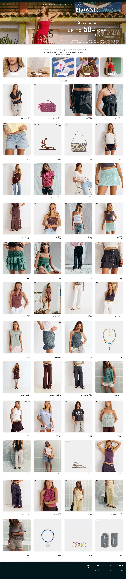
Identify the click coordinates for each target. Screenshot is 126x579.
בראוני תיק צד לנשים (88, 158)
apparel (111, 73)
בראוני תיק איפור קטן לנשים (56, 118)
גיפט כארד (121, 572)
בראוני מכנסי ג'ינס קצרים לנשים (24, 158)
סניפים (122, 570)
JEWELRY (14, 73)
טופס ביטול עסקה (109, 573)
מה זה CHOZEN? (120, 568)
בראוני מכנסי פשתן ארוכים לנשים (24, 474)
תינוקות (54, 4)
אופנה (79, 4)
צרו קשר (111, 567)
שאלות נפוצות (110, 568)
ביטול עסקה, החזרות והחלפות (107, 572)
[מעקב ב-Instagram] (88, 567)
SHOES (39, 73)
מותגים (42, 4)
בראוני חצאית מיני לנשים (87, 118)
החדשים (83, 4)
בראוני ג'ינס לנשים (88, 316)
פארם (50, 4)
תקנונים (98, 567)
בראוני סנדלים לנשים (57, 158)
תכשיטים (60, 4)
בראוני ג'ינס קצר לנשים (26, 553)
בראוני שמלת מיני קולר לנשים (55, 316)
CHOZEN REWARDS (119, 567)
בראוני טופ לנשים (120, 237)
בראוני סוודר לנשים (119, 158)
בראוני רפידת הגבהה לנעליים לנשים (116, 553)
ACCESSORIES (63, 73)
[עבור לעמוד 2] (57, 558)
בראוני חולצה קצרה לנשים (26, 118)
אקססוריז (70, 4)
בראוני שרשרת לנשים (57, 553)
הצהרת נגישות (97, 570)
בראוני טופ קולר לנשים (119, 118)
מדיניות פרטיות (96, 568)
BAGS (87, 73)
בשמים (46, 4)
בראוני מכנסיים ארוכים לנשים (86, 276)
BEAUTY (65, 4)
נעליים (75, 4)
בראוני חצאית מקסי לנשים (26, 237)
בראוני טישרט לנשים (88, 435)
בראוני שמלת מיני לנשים (26, 197)
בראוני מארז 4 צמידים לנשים (87, 553)
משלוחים (111, 570)
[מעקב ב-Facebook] (89, 567)
